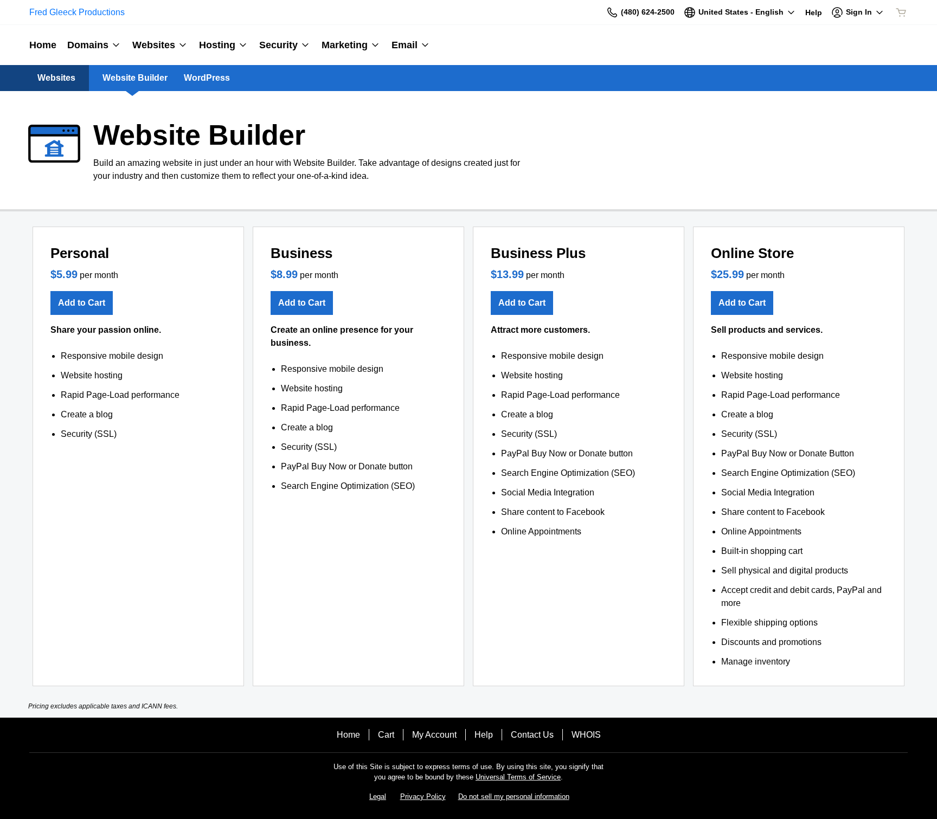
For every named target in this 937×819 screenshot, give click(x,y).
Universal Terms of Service (518, 777)
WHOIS (586, 734)
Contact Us (532, 734)
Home (348, 734)
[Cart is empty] (901, 12)
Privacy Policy (423, 796)
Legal (377, 796)
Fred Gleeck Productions (77, 12)
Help (483, 734)
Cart (386, 734)
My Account (434, 734)
